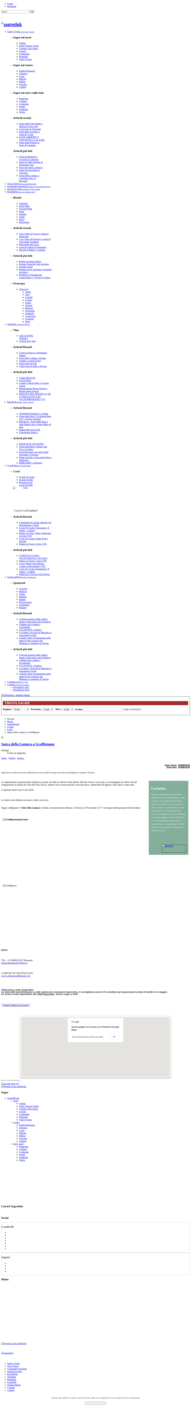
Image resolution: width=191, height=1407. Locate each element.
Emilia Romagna (27, 71)
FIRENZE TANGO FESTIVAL (34, 574)
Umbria (22, 87)
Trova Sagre (13, 1366)
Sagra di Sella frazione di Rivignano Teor (31, 163)
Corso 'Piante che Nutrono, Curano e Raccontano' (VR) (32, 565)
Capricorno (30, 316)
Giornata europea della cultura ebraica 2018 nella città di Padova (35, 620)
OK (114, 1037)
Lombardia (24, 54)
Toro (27, 294)
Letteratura (24, 605)
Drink (22, 217)
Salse (21, 211)
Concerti (23, 588)
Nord (15, 1101)
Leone (28, 302)
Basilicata (23, 98)
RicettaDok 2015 (21, 687)
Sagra (4, 758)
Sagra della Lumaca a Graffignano (27, 744)
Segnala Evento (14, 1371)
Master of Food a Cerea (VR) (33, 544)
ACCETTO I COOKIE (95, 1403)
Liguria (22, 51)
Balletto (22, 597)
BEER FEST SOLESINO (31, 444)
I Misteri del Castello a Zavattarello (29, 625)
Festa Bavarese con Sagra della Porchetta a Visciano (33, 453)
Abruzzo (23, 73)
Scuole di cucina (27, 477)
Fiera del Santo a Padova (31, 167)
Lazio (21, 76)
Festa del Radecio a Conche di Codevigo (29, 158)
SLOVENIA (25, 380)
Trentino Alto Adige (28, 48)
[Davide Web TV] (10, 1084)
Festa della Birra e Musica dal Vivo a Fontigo (33, 448)
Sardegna (23, 109)
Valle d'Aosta (25, 59)
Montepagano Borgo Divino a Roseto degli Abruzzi (33, 389)
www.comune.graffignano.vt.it (15, 976)
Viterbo (12, 758)
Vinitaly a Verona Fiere (30, 361)
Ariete (28, 292)
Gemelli (29, 297)
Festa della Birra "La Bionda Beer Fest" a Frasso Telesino (35, 417)
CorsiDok (11, 1382)
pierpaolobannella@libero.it (14, 963)
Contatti (11, 1387)
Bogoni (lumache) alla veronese (34, 264)
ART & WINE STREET (26, 337)
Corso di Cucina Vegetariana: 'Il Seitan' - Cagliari (34, 529)
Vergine (28, 305)
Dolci (21, 219)
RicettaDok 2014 (21, 690)
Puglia (22, 106)
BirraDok (11, 1379)
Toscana (23, 84)
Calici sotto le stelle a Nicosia (33, 366)
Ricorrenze (24, 222)
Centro (10, 727)
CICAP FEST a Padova (30, 630)
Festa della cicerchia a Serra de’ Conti (29, 133)
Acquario (29, 319)
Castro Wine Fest (27, 377)
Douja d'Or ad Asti (28, 363)
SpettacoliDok (14, 1385)
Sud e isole (18, 1144)
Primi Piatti (24, 206)
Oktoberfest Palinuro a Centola (33, 413)
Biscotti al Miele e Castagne (32, 250)
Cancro (28, 300)
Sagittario (29, 313)
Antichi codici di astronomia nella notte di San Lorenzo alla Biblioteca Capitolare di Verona (35, 641)
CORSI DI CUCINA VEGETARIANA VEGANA (33, 557)
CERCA (127, 709)
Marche (22, 79)
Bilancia (29, 308)
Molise (22, 81)
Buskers (23, 607)
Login (10, 3)
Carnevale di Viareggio (30, 129)
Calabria (23, 101)
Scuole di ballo (26, 479)
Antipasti (23, 203)
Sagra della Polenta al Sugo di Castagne (29, 144)
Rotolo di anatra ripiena (30, 261)
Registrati (11, 6)
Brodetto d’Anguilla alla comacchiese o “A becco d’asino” (35, 276)
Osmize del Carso (27, 341)
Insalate (22, 214)
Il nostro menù (26, 267)
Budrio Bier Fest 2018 (29, 430)
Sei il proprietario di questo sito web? (87, 1037)
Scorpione (30, 311)
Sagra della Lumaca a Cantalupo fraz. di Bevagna (29, 178)
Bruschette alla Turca (29, 244)
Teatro (22, 594)
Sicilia (22, 112)
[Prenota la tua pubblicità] (13, 1086)
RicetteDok (12, 1374)
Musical (23, 591)
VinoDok (11, 1377)
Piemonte (23, 56)
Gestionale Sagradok (17, 1369)
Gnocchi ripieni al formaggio (32, 247)
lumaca (20, 758)
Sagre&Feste (13, 724)
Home (10, 721)
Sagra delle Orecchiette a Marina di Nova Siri (31, 125)
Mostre (22, 599)
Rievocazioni (25, 602)
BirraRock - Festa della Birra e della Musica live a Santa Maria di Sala (35, 424)
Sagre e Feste (13, 1363)
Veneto (22, 43)
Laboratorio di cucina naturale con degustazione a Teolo (35, 523)
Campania (24, 104)
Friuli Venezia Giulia (29, 46)
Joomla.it (17, 1080)
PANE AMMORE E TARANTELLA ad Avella (31, 138)
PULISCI (136, 709)
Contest (10, 1390)
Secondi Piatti (25, 209)
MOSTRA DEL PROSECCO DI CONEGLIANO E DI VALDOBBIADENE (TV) (35, 397)
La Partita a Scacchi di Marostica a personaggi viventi (35, 634)
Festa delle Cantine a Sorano (32, 358)
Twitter (6, 1005)
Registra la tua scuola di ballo (26, 483)
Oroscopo (23, 289)
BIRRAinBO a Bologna (30, 463)
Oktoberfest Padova (28, 432)
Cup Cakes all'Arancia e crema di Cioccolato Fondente (35, 240)
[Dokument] (15, 695)
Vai (32, 12)
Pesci (27, 321)
